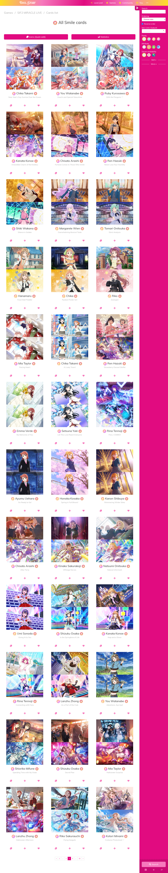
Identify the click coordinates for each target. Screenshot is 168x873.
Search (144, 8)
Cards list (52, 12)
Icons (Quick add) (37, 37)
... (62, 858)
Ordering (145, 16)
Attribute (145, 44)
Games (9, 12)
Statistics (104, 37)
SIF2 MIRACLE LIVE (30, 12)
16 (79, 858)
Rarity (144, 36)
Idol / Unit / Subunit (149, 28)
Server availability (149, 52)
